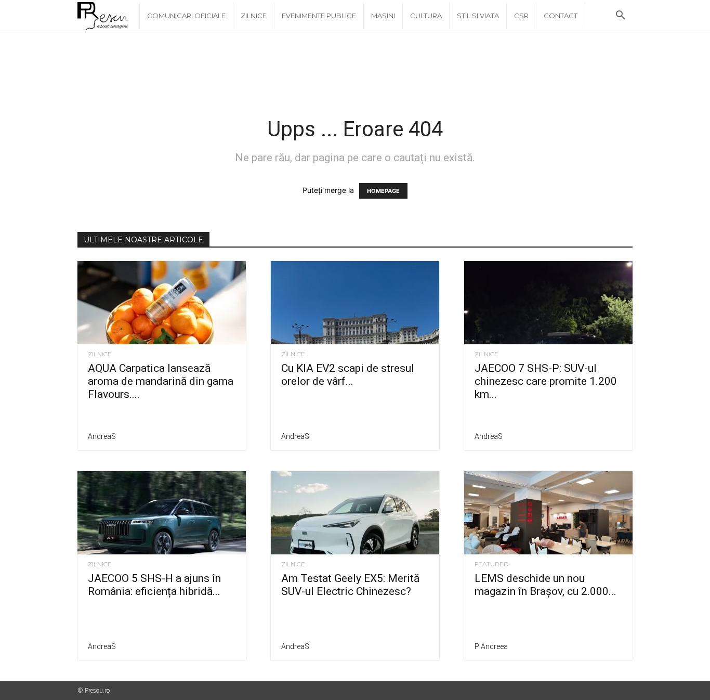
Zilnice (254, 15)
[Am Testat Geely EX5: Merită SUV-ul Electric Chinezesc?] (355, 512)
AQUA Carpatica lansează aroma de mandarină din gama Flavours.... (160, 381)
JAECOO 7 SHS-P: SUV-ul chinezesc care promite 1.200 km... (546, 381)
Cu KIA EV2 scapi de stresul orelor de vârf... (347, 374)
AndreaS (102, 436)
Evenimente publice (319, 15)
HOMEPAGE (383, 191)
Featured (491, 564)
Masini (383, 15)
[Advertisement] (355, 67)
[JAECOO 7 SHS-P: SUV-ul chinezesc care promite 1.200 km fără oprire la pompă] (548, 302)
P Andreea (491, 646)
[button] (620, 16)
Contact (560, 15)
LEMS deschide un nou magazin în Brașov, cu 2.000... (545, 585)
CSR (521, 15)
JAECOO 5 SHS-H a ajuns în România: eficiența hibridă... (154, 585)
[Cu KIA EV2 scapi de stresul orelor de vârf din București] (355, 302)
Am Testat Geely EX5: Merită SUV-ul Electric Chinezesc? (350, 585)
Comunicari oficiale (186, 15)
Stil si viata (478, 15)
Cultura (426, 15)
